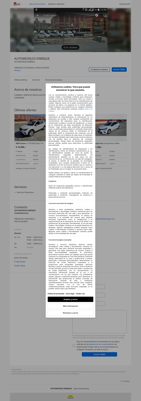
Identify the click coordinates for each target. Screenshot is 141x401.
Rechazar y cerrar (70, 313)
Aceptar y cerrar (71, 299)
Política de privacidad (56, 294)
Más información (70, 306)
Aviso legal (70, 294)
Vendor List (80, 294)
